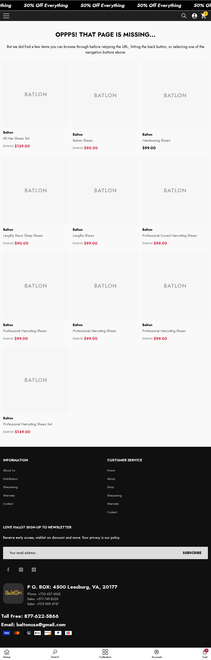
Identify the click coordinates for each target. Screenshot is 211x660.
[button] (184, 16)
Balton (8, 132)
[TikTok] (34, 569)
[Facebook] (8, 569)
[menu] (6, 16)
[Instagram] (21, 569)
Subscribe (192, 552)
